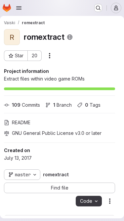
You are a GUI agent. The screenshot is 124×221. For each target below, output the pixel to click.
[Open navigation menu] (19, 8)
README (21, 122)
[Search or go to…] (98, 8)
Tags (93, 105)
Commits (26, 105)
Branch (62, 105)
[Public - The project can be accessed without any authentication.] (69, 37)
